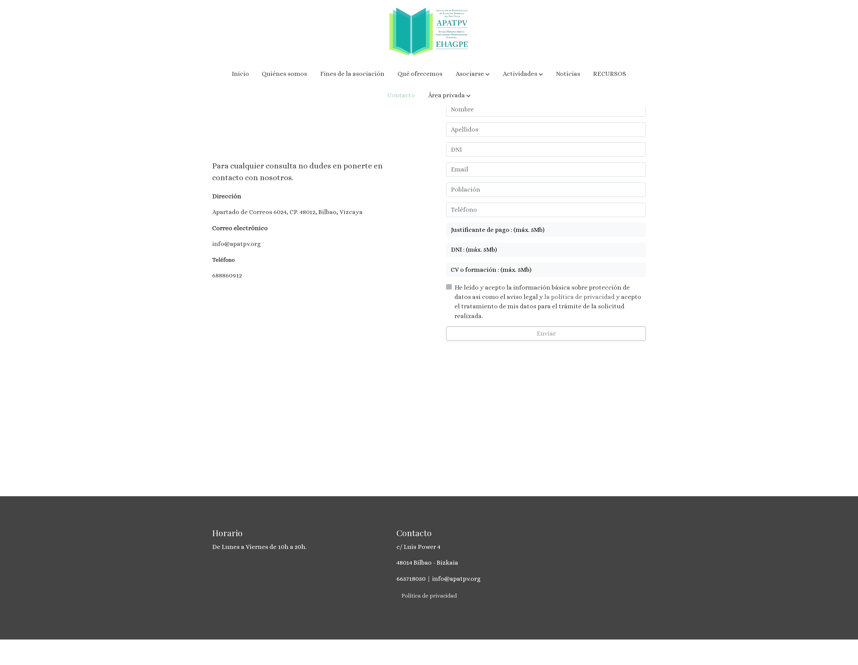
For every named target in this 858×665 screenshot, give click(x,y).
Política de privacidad (429, 596)
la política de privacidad (580, 296)
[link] (429, 32)
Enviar (546, 333)
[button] (472, 74)
